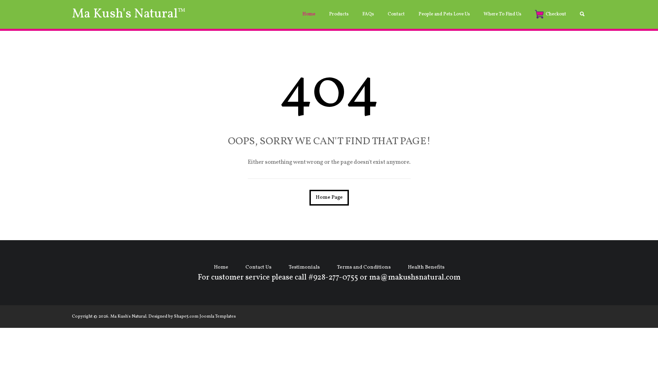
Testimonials (304, 267)
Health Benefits (426, 267)
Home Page (329, 197)
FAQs (368, 14)
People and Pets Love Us (444, 14)
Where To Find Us (502, 14)
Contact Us (258, 267)
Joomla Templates (217, 316)
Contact (396, 14)
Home (308, 14)
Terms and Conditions (364, 267)
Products (339, 14)
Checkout (556, 14)
